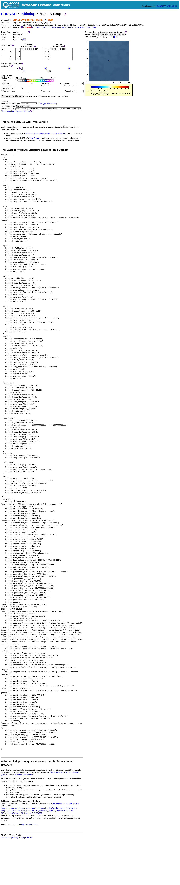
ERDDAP (8, 14)
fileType (67, 803)
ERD (175, 6)
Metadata (56, 27)
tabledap (28, 14)
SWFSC (170, 6)
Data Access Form (82, 27)
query (76, 803)
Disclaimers (6, 838)
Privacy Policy (18, 838)
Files (94, 27)
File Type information (47, 104)
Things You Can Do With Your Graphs (24, 121)
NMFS (163, 6)
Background (66, 27)
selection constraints (23, 775)
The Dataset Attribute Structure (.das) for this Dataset (34, 149)
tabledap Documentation (28, 824)
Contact (28, 838)
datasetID (57, 803)
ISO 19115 (46, 27)
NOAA (158, 6)
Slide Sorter (34, 138)
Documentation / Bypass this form (16, 111)
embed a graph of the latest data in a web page (45, 133)
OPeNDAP (54, 772)
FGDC (37, 27)
